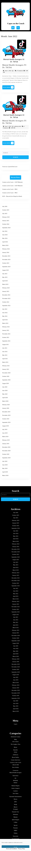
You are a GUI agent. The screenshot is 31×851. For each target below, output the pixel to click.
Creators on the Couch (15, 762)
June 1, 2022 (8, 70)
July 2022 (4, 309)
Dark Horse (15, 775)
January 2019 (5, 443)
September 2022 (6, 305)
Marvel (15, 807)
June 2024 (4, 234)
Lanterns (15, 791)
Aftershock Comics (15, 736)
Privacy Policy (21, 848)
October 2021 (5, 337)
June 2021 (4, 351)
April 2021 (5, 358)
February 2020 (6, 404)
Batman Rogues (15, 785)
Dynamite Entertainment (15, 796)
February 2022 (6, 326)
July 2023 (4, 273)
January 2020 (5, 408)
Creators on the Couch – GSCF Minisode (12, 182)
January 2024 (5, 252)
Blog (15, 739)
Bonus (15, 747)
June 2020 (4, 390)
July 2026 (4, 206)
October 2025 (5, 210)
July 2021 (4, 348)
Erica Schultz (15, 767)
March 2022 (5, 323)
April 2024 (5, 241)
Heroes (15, 799)
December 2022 (6, 295)
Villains (15, 833)
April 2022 (5, 319)
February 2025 (6, 217)
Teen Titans (15, 793)
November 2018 (6, 450)
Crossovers (15, 770)
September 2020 (6, 380)
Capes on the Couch (15, 23)
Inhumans (15, 814)
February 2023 (6, 287)
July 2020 (4, 387)
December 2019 (6, 411)
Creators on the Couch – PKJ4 (9, 189)
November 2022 (6, 298)
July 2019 (4, 429)
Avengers (15, 809)
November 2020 (6, 372)
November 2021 (6, 334)
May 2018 (4, 468)
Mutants (15, 817)
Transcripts (15, 836)
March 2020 (5, 401)
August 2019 (5, 426)
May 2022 (4, 316)
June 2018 (4, 464)
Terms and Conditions (11, 848)
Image (15, 804)
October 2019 (5, 418)
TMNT (15, 830)
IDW (15, 801)
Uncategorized (15, 838)
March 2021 (5, 362)
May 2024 (4, 238)
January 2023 (5, 291)
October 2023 (5, 263)
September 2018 (6, 457)
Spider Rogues (15, 819)
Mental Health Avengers (15, 772)
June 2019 (4, 433)
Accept (15, 847)
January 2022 (5, 330)
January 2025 (5, 220)
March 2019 (5, 436)
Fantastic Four (15, 811)
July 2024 (4, 231)
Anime (15, 752)
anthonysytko (17, 126)
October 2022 (5, 302)
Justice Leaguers (15, 788)
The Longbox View (15, 744)
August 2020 (5, 383)
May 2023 (4, 277)
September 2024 (6, 227)
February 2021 (6, 365)
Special (15, 825)
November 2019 (6, 415)
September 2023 (6, 266)
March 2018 (5, 475)
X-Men (15, 822)
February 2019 (6, 440)
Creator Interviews (15, 760)
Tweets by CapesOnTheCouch (9, 166)
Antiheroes (15, 754)
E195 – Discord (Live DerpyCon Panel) (12, 196)
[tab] (13, 27)
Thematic (15, 828)
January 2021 (5, 369)
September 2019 (6, 422)
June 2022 (4, 312)
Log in (15, 724)
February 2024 (6, 249)
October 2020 (5, 376)
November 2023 (6, 259)
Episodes (15, 750)
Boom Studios (15, 757)
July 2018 (4, 461)
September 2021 (6, 341)
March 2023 (5, 284)
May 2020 (4, 394)
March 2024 (5, 245)
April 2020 (5, 397)
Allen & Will (15, 764)
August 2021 (5, 344)
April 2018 (5, 472)
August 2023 (5, 270)
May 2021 (4, 355)
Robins (15, 782)
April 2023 (5, 280)
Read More (8, 87)
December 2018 (6, 447)
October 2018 (5, 454)
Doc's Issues (15, 741)
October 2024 (5, 224)
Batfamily (15, 780)
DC (15, 778)
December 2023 (6, 256)
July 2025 (4, 213)
